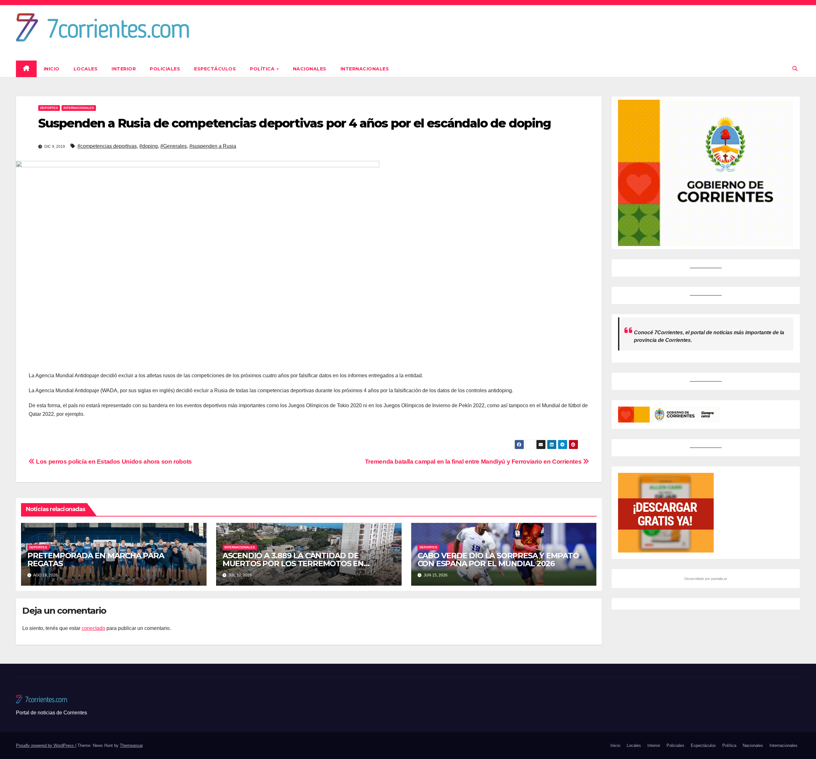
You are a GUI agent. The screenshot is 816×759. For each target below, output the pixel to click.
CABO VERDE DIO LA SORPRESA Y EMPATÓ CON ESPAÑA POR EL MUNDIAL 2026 (498, 559)
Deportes (49, 108)
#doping (148, 146)
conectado (93, 628)
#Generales (173, 146)
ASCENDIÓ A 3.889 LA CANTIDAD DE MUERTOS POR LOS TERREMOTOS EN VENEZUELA (293, 563)
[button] (795, 68)
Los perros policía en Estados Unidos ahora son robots (113, 461)
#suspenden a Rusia (212, 146)
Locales (86, 69)
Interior (124, 69)
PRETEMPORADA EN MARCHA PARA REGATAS (95, 559)
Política (263, 69)
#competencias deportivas (107, 146)
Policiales (165, 69)
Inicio (52, 69)
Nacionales (309, 69)
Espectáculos (215, 69)
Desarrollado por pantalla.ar (705, 579)
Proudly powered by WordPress (45, 745)
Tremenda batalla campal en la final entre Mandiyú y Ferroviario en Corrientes (474, 461)
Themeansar (131, 745)
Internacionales (364, 69)
